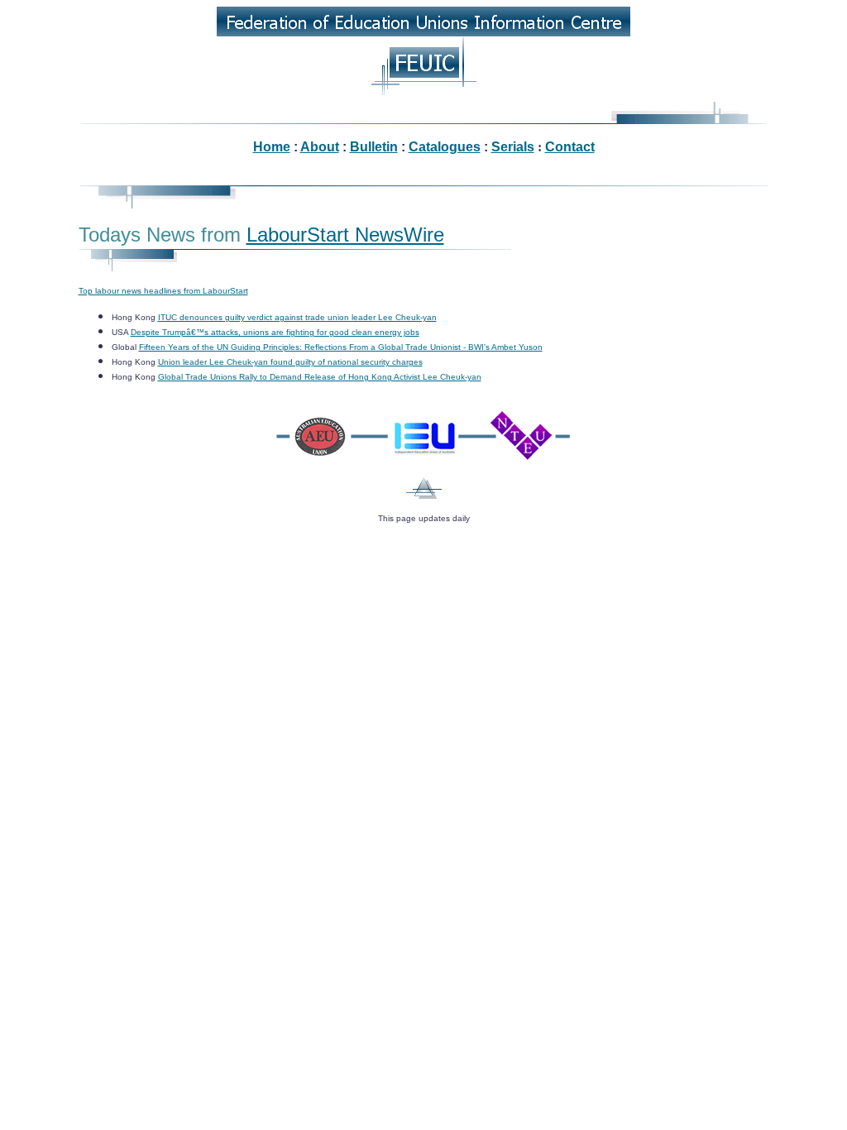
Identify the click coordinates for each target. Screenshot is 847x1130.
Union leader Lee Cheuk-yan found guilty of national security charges (290, 361)
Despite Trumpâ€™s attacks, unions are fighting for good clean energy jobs (275, 332)
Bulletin (374, 147)
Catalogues (445, 147)
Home (271, 147)
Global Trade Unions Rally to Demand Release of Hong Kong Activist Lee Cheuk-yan (319, 376)
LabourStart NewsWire (345, 234)
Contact (570, 147)
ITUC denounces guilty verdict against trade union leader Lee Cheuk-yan (297, 317)
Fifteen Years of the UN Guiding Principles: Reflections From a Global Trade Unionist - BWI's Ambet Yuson (341, 347)
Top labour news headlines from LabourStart (163, 290)
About (319, 147)
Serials (512, 147)
